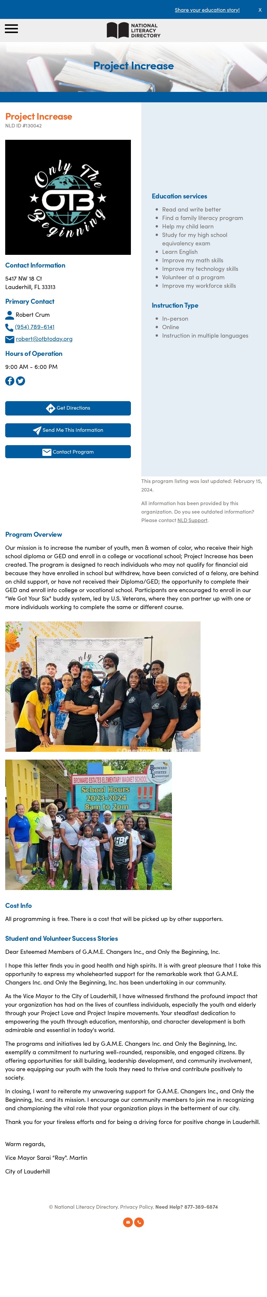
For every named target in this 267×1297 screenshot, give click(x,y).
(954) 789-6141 (34, 326)
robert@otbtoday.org (44, 338)
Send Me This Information (72, 429)
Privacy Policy (136, 1206)
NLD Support (192, 519)
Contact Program (72, 451)
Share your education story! (207, 9)
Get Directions (72, 407)
